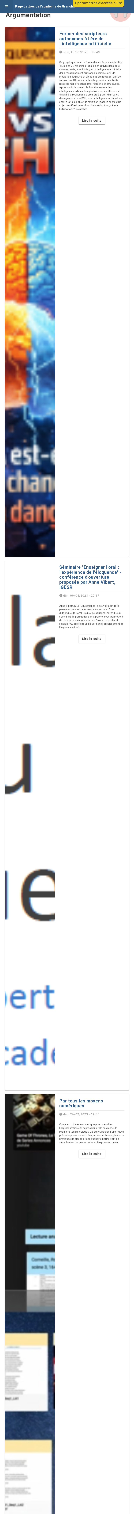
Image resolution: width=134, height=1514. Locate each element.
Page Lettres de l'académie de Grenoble (45, 6)
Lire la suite (92, 120)
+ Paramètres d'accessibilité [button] (98, 2)
